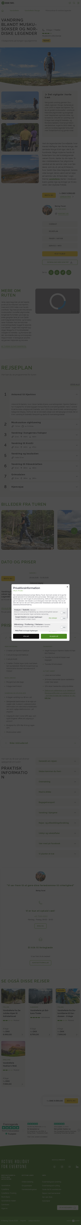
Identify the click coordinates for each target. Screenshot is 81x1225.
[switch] (63, 612)
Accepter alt (54, 636)
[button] (62, 613)
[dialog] (40, 612)
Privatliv (20, 591)
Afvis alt (26, 636)
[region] (40, 620)
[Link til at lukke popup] (67, 587)
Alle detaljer (53, 618)
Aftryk (15, 591)
